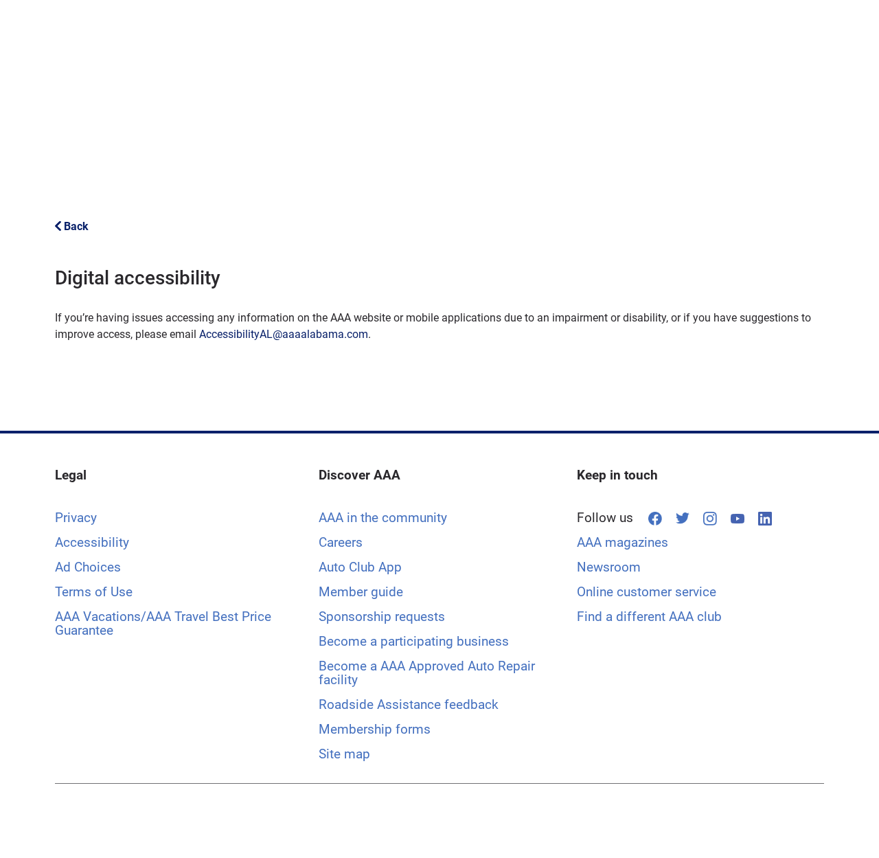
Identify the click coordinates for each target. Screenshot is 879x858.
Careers (341, 542)
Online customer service (646, 592)
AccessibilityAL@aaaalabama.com (283, 334)
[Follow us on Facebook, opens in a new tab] (655, 518)
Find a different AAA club (649, 616)
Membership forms (375, 729)
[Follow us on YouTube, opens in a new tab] (737, 518)
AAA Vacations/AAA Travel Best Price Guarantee (163, 623)
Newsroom (609, 567)
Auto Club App (360, 567)
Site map (344, 754)
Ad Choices (88, 567)
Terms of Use (94, 592)
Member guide (361, 592)
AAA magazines (622, 542)
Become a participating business (414, 641)
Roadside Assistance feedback (409, 704)
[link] (71, 226)
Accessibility (92, 542)
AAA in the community (383, 518)
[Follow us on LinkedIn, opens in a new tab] (765, 518)
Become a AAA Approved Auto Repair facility (427, 673)
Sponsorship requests (382, 616)
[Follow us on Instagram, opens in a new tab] (710, 518)
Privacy (76, 518)
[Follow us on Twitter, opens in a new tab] (682, 518)
